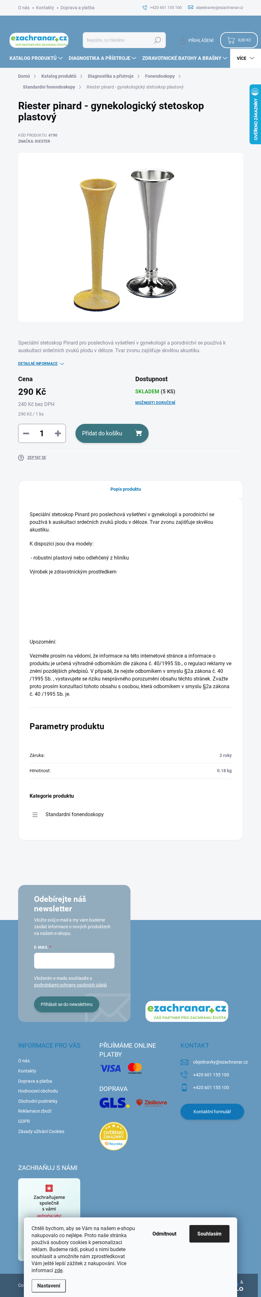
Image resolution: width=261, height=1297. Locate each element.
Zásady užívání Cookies (41, 1131)
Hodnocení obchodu (38, 1091)
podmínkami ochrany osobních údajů (70, 984)
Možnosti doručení (155, 403)
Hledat (157, 40)
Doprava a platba (77, 7)
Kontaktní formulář (212, 1111)
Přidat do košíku (102, 433)
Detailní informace (38, 363)
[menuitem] (37, 58)
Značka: (34, 141)
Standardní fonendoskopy (75, 814)
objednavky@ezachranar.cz (220, 1062)
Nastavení (48, 1286)
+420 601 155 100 (211, 1074)
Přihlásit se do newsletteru (67, 1004)
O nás (24, 7)
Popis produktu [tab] (125, 489)
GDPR (24, 1121)
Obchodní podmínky (38, 1101)
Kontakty (45, 7)
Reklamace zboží (34, 1111)
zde (58, 1270)
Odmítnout (164, 1234)
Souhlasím (209, 1234)
